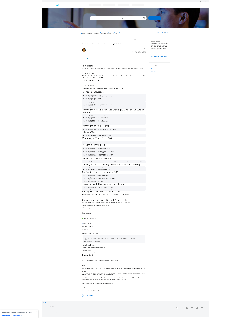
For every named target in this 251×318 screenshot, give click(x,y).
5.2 (88, 290)
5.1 (85, 290)
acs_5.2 (99, 290)
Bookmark (154, 32)
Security (107, 32)
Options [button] (167, 32)
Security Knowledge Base (117, 32)
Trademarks (95, 312)
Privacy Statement (6, 315)
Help (62, 312)
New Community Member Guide (159, 56)
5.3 (91, 290)
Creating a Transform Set (89, 58)
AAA (84, 287)
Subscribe (161, 32)
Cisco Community (85, 32)
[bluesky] (201, 307)
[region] (19, 314)
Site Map (100, 312)
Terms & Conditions (69, 312)
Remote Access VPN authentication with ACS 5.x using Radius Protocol (102, 44)
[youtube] (192, 308)
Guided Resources (155, 72)
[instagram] (197, 308)
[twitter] (182, 308)
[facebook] (177, 308)
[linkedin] (187, 308)
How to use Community (157, 53)
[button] (83, 295)
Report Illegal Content (109, 312)
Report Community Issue (54, 312)
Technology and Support (97, 32)
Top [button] (45, 302)
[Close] (36, 312)
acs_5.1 (94, 290)
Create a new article (155, 18)
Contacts (52, 306)
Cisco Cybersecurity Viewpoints (159, 75)
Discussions (154, 69)
